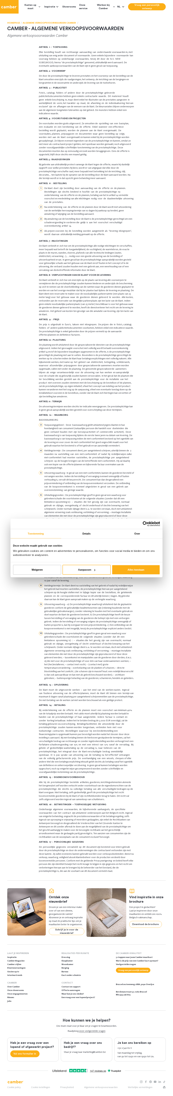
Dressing (65, 957)
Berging (65, 968)
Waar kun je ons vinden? (72, 994)
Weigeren (37, 569)
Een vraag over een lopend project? (78, 997)
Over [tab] (137, 533)
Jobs (9, 1001)
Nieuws (10, 997)
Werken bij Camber (103, 7)
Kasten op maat (30, 7)
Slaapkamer (67, 961)
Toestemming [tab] (36, 533)
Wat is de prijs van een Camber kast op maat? (137, 961)
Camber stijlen (14, 964)
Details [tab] (86, 533)
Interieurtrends (14, 975)
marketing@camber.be (94, 1052)
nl (119, 6)
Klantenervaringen (16, 968)
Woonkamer (67, 964)
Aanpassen (84, 569)
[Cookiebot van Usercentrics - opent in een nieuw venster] (145, 523)
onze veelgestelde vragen (92, 1031)
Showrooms (69, 6)
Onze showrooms (15, 990)
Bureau (64, 971)
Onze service (83, 7)
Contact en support (70, 987)
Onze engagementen (17, 994)
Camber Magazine (15, 961)
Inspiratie (49, 6)
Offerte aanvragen (70, 990)
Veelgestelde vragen (126, 964)
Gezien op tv (13, 971)
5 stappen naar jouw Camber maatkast (134, 957)
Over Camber (13, 987)
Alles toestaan (136, 569)
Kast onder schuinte (71, 975)
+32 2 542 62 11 (124, 1048)
